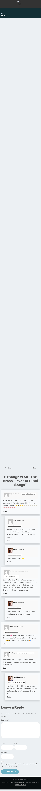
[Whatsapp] (16, 493)
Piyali (11, 653)
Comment (5, 720)
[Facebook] (12, 493)
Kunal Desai (17, 549)
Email (16, 743)
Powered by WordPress (20, 779)
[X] (29, 493)
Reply (5, 511)
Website (4, 752)
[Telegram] (24, 493)
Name (3, 743)
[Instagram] (20, 493)
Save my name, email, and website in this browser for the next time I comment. (19, 765)
